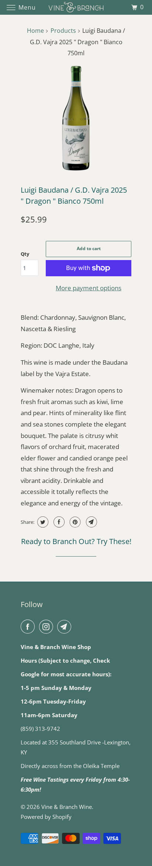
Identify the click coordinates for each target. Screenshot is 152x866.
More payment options (88, 288)
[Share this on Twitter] (41, 521)
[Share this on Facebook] (58, 521)
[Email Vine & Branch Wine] (65, 627)
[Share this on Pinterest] (74, 521)
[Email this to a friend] (90, 521)
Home (35, 31)
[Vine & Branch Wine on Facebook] (29, 627)
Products (63, 31)
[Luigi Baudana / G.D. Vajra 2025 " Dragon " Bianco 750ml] (76, 118)
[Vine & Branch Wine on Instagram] (47, 627)
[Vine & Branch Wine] (76, 7)
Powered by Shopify (46, 816)
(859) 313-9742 (40, 728)
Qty (25, 253)
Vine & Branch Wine (66, 806)
